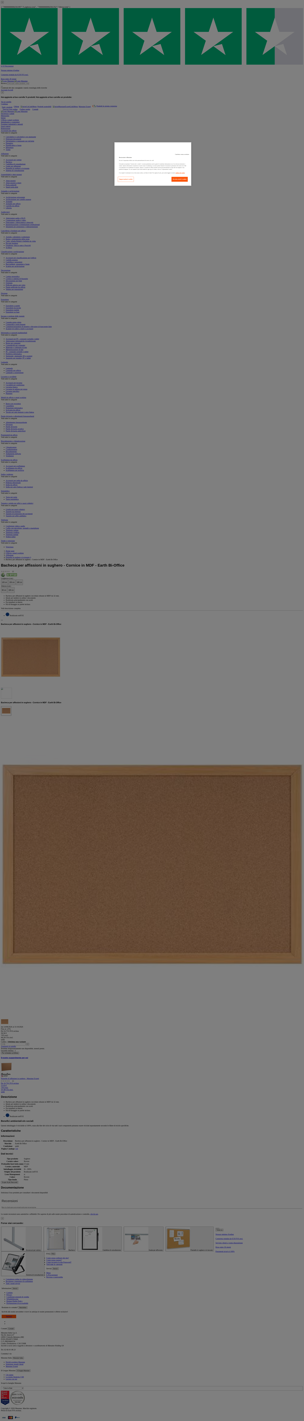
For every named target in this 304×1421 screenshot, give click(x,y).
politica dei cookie (180, 173)
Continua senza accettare (182, 154)
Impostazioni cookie (126, 179)
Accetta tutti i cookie (180, 179)
